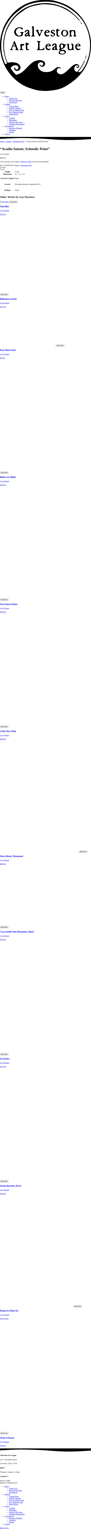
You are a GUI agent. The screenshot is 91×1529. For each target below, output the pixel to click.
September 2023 (18, 141)
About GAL (13, 98)
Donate (11, 132)
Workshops (13, 120)
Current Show (14, 106)
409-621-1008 (26, 162)
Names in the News (16, 122)
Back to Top (4, 1528)
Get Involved (9, 126)
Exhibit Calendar (15, 108)
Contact (7, 134)
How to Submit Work (16, 110)
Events (6, 116)
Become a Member (15, 128)
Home (6, 96)
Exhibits (7, 104)
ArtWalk (12, 118)
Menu (2, 92)
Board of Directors (15, 100)
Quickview (13, 202)
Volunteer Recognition (17, 124)
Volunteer (12, 130)
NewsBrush (13, 102)
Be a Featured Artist (16, 112)
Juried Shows (13, 114)
